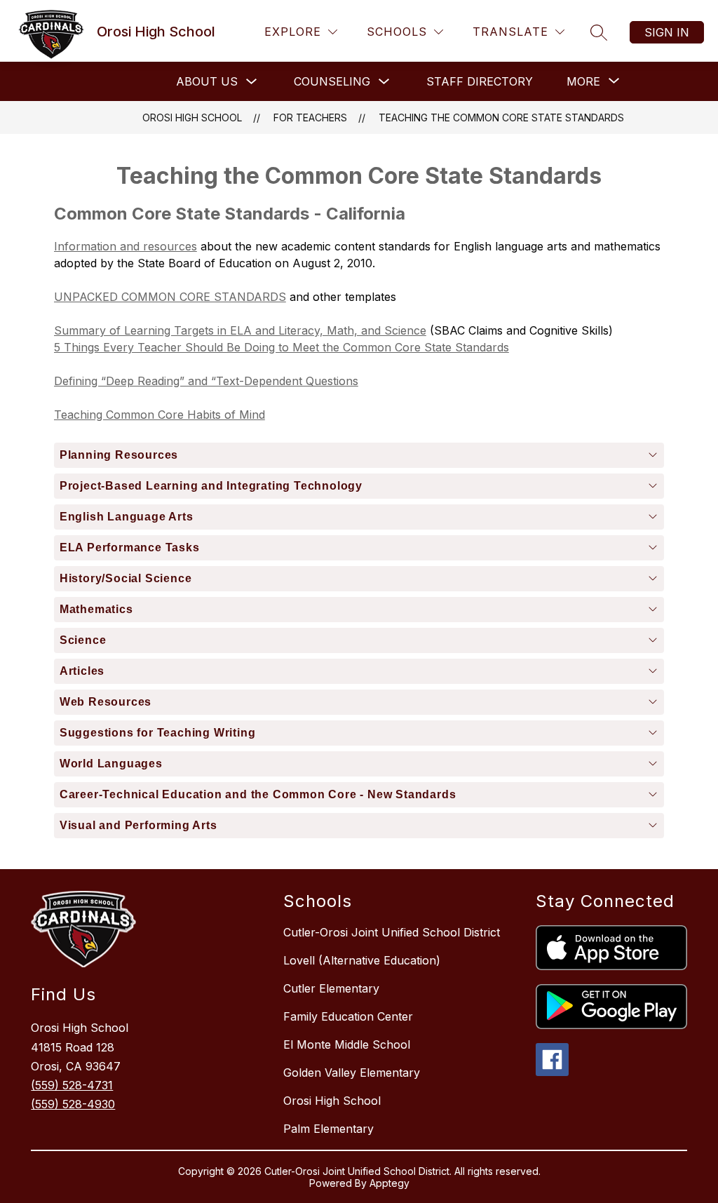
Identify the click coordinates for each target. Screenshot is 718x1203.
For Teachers (310, 117)
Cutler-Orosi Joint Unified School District (391, 932)
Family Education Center (348, 1016)
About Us (207, 81)
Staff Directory (479, 81)
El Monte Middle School (346, 1044)
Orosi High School (192, 117)
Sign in (666, 32)
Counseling (332, 81)
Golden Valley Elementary (351, 1073)
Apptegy (389, 1183)
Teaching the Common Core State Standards (501, 117)
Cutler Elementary (331, 988)
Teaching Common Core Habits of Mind (159, 415)
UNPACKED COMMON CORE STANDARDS (170, 297)
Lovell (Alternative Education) (361, 960)
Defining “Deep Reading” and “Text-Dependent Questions (206, 381)
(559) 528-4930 (73, 1104)
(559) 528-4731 (72, 1085)
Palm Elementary (328, 1129)
